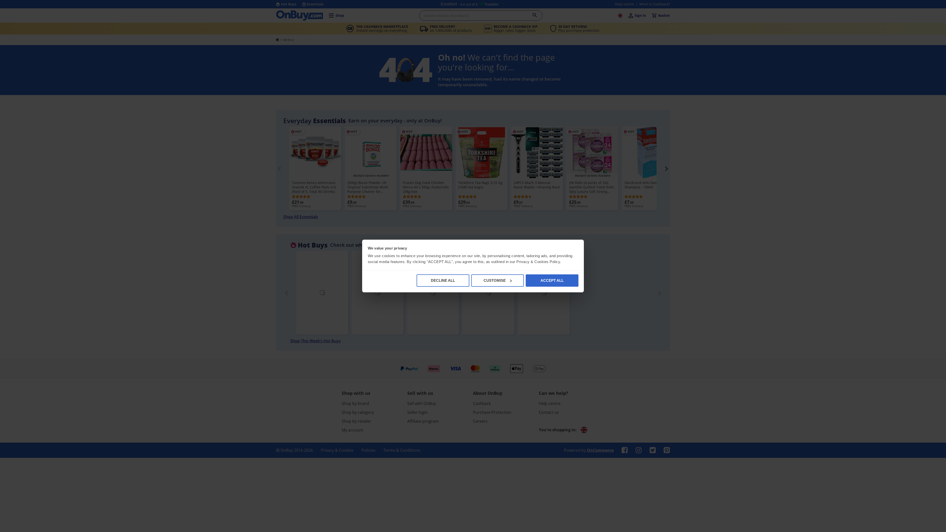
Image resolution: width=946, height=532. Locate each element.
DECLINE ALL (443, 280)
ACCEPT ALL (552, 280)
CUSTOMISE (495, 280)
